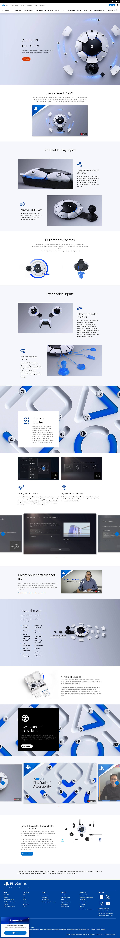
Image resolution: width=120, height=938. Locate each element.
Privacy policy (73, 934)
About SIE (6, 895)
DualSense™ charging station (24, 10)
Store (7, 5)
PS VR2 (24, 899)
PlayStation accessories (15, 888)
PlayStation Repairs (65, 902)
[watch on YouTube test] (83, 134)
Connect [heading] (101, 892)
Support (41, 5)
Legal (67, 934)
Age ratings (82, 899)
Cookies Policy (99, 934)
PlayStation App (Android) (104, 911)
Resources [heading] (83, 892)
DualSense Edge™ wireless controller (47, 10)
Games (16, 5)
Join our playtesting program (105, 913)
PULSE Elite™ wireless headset (71, 10)
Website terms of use (83, 934)
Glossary (82, 906)
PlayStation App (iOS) (103, 908)
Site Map (92, 934)
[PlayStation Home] (3, 5)
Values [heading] (44, 892)
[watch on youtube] (91, 801)
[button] (26, 59)
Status (62, 899)
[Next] (117, 534)
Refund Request (65, 906)
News (36, 5)
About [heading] (6, 892)
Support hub (64, 895)
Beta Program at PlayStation (105, 915)
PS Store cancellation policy (86, 897)
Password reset (64, 904)
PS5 (12, 5)
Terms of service (84, 895)
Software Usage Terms (110, 934)
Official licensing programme (87, 909)
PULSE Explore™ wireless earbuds (93, 10)
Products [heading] (26, 892)
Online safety (45, 899)
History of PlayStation (9, 906)
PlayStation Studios (9, 899)
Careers (6, 897)
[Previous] (3, 534)
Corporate (6, 904)
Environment (45, 895)
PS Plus (22, 5)
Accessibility (45, 897)
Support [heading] (63, 892)
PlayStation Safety (65, 897)
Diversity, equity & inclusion (48, 902)
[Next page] (116, 10)
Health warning (83, 902)
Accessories (29, 5)
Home (5, 888)
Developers (82, 904)
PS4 (24, 897)
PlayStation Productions (10, 902)
